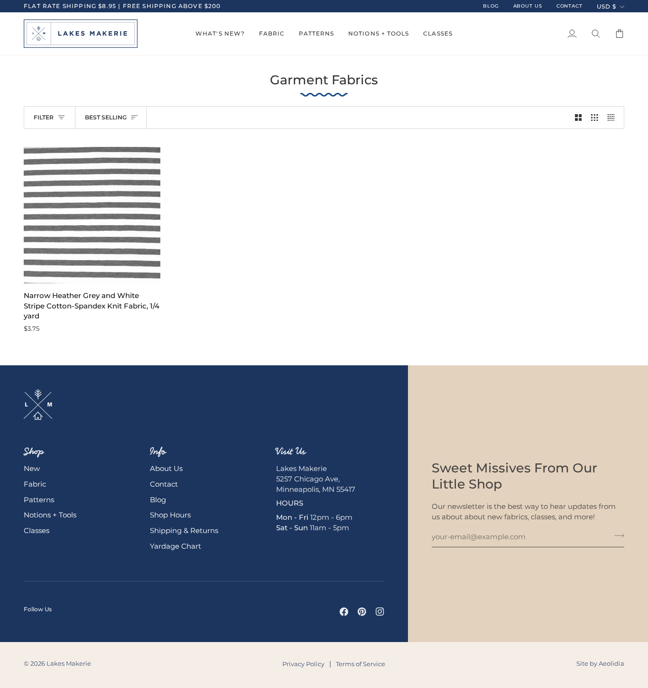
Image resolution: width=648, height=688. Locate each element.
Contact (164, 484)
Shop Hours (170, 515)
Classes (36, 530)
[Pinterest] (362, 611)
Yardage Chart (175, 546)
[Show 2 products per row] (578, 117)
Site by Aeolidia (600, 663)
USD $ (606, 6)
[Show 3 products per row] (594, 117)
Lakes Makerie (68, 663)
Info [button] (158, 451)
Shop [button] (34, 451)
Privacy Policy (303, 664)
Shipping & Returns (184, 530)
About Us (166, 468)
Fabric (35, 484)
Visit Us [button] (291, 451)
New (32, 468)
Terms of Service (360, 664)
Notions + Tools (50, 515)
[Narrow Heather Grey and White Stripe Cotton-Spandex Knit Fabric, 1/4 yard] (92, 215)
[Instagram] (380, 611)
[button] (220, 33)
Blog (158, 500)
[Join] (616, 535)
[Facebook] (344, 611)
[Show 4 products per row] (613, 117)
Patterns (39, 500)
